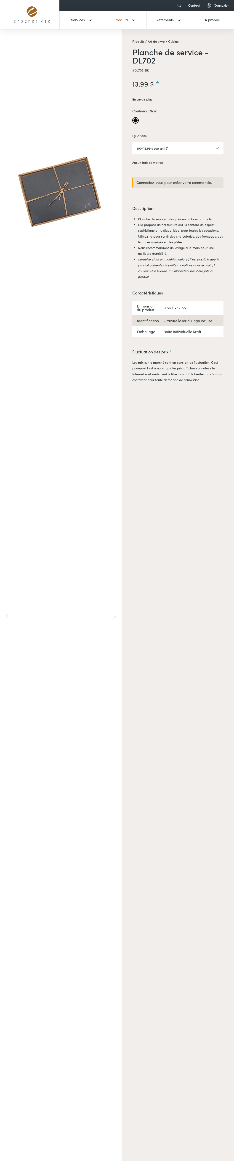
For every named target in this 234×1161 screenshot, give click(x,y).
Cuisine (173, 41)
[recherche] (178, 5)
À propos (212, 19)
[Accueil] (32, 26)
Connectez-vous (149, 182)
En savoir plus (142, 99)
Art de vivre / (157, 41)
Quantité (139, 136)
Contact (194, 5)
